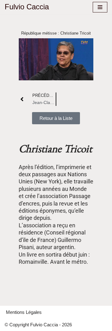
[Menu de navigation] (100, 7)
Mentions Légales (24, 312)
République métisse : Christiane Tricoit (56, 33)
